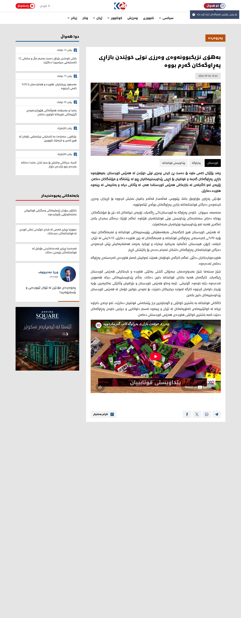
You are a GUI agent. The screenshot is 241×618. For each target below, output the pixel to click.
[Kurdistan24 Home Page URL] (120, 6)
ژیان (99, 18)
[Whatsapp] (206, 414)
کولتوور (116, 18)
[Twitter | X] (197, 414)
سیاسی (167, 18)
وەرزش (132, 18)
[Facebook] (187, 414)
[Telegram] (216, 414)
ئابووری (148, 18)
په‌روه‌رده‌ (215, 38)
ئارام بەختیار (100, 414)
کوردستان (212, 163)
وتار (85, 18)
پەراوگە (196, 163)
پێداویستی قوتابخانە (173, 163)
